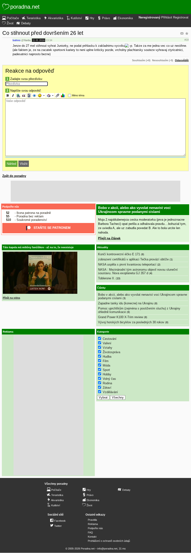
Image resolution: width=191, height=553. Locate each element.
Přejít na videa (11, 297)
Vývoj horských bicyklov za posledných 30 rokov (131, 322)
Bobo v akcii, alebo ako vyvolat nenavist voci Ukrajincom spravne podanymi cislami (134, 210)
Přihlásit (166, 17)
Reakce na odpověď (29, 71)
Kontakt (92, 536)
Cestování (109, 339)
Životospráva (111, 352)
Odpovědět (182, 60)
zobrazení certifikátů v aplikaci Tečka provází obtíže (133, 259)
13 (118, 278)
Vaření (107, 343)
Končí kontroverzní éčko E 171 (119, 254)
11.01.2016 (38, 40)
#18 (186, 39)
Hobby (107, 374)
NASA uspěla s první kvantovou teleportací (127, 264)
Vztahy (107, 347)
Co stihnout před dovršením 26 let (42, 33)
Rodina (107, 383)
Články (101, 287)
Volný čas (109, 379)
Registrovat (180, 17)
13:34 (49, 40)
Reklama (93, 524)
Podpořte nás (10, 206)
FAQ (90, 532)
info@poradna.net (107, 548)
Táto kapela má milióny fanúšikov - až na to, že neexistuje (38, 247)
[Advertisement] (95, 191)
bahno (16, 40)
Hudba (107, 356)
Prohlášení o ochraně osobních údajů (109, 540)
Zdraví (107, 387)
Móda (106, 365)
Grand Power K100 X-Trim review (120, 317)
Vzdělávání (110, 392)
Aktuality (102, 247)
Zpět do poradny (14, 176)
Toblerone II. (106, 278)
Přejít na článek (109, 238)
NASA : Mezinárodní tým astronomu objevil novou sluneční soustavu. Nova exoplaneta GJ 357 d (138, 271)
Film (106, 361)
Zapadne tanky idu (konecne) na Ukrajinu (125, 303)
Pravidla (92, 519)
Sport (106, 370)
